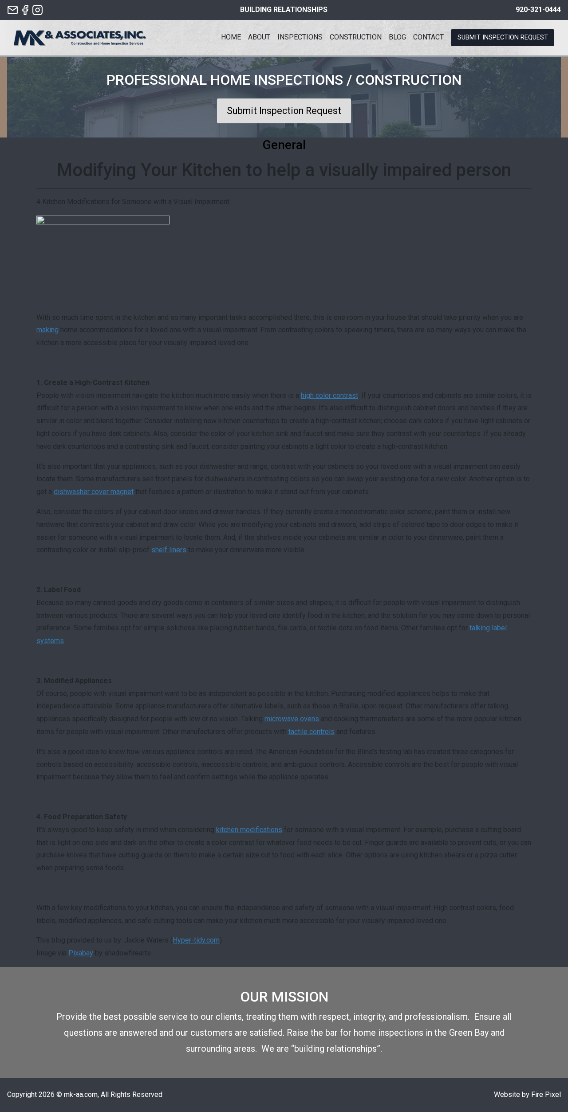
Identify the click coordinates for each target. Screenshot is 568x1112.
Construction (356, 37)
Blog (397, 37)
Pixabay (80, 953)
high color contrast (329, 395)
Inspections (300, 37)
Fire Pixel (546, 1094)
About (259, 37)
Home (231, 37)
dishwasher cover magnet (94, 491)
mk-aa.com (81, 1094)
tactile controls (311, 731)
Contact (428, 37)
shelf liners (168, 550)
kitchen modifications (249, 829)
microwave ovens (291, 719)
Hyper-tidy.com (196, 940)
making (47, 330)
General (284, 145)
